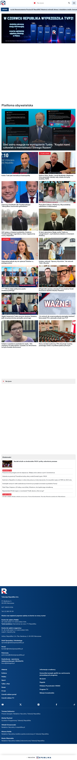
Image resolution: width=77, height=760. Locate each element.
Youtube (3, 704)
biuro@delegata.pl (8, 663)
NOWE (4, 9)
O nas (4, 691)
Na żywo (40, 3)
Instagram (38, 704)
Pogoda (42, 682)
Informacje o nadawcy (47, 669)
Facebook (56, 704)
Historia (4, 669)
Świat (4, 687)
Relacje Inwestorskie (47, 693)
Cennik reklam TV (8, 698)
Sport (4, 680)
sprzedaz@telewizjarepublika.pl (13, 642)
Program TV (44, 689)
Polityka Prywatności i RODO (50, 686)
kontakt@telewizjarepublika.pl (12, 649)
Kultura (4, 673)
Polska (4, 677)
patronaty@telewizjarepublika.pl (13, 655)
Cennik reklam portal (9, 694)
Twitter (20, 704)
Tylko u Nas (6, 684)
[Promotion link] (38, 28)
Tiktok (74, 704)
